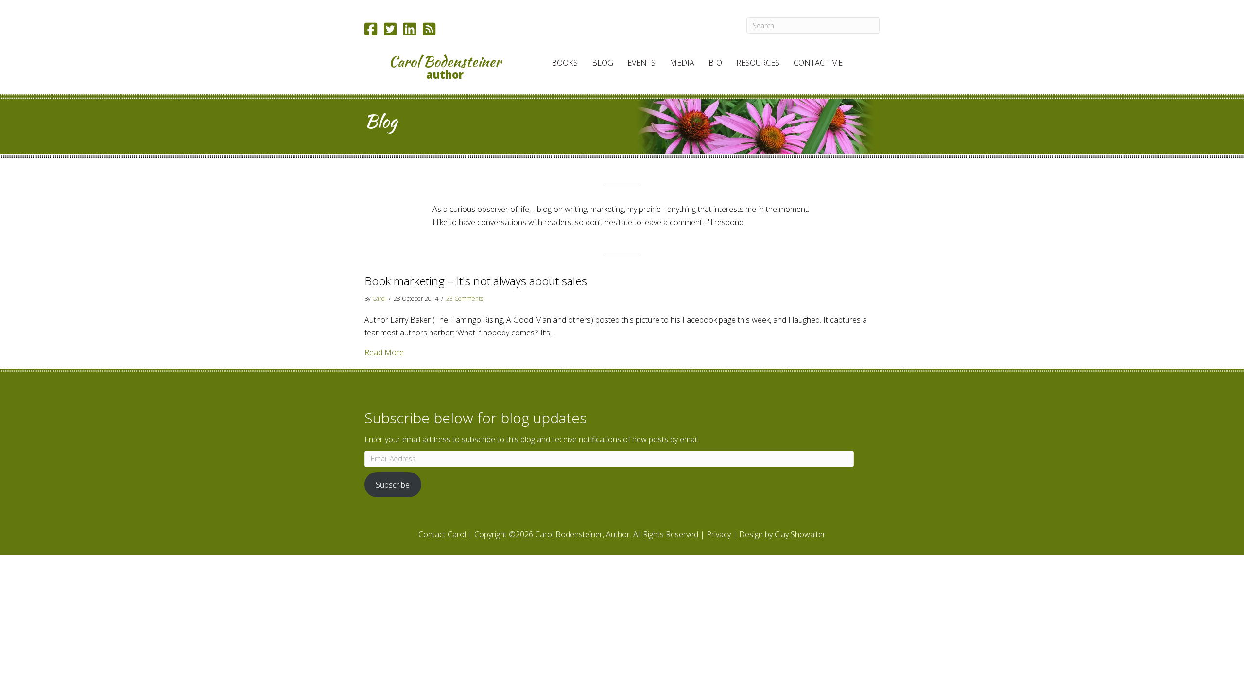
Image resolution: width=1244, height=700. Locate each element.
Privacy (719, 534)
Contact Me (818, 62)
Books (565, 62)
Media (682, 62)
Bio (715, 62)
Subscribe (393, 484)
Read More (384, 352)
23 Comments (464, 299)
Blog (602, 62)
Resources (757, 62)
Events (641, 62)
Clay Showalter (800, 534)
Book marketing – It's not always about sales (475, 281)
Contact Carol (442, 534)
